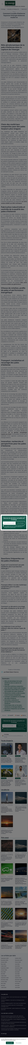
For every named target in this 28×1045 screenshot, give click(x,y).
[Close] (24, 517)
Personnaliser (18, 1042)
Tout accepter (10, 1042)
